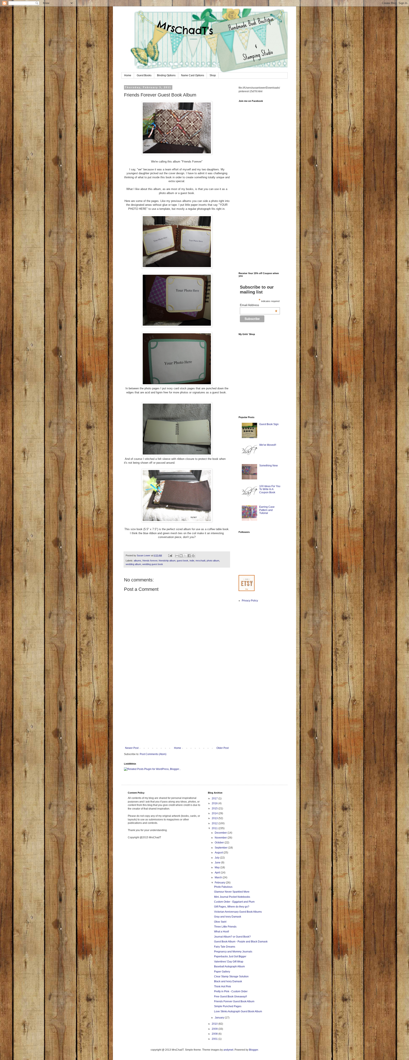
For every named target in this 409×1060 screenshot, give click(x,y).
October (220, 842)
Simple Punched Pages (227, 1006)
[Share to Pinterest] (193, 556)
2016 (215, 803)
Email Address (258, 305)
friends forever (150, 560)
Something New (268, 465)
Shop (213, 75)
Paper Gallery (222, 971)
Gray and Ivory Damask (227, 916)
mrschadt (200, 560)
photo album (213, 560)
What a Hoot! (221, 931)
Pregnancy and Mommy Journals (233, 951)
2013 (215, 818)
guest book (182, 560)
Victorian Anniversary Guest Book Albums (238, 911)
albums (137, 560)
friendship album (167, 560)
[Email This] (177, 556)
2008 (215, 1033)
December (221, 832)
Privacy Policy (250, 600)
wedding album (133, 564)
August (219, 852)
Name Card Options (192, 75)
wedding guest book (152, 564)
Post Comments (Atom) (153, 754)
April (218, 872)
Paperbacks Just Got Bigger (230, 956)
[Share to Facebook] (189, 556)
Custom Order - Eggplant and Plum (234, 901)
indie (192, 560)
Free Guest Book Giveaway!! (230, 996)
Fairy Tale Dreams (224, 946)
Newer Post (131, 747)
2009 (215, 1028)
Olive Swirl (220, 921)
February (220, 882)
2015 (215, 808)
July (217, 857)
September (221, 847)
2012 (215, 823)
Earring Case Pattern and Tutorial (267, 510)
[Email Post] (170, 555)
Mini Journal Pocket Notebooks (232, 896)
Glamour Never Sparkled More (231, 891)
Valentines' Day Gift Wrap (228, 961)
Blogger (253, 1049)
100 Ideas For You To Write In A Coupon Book (269, 489)
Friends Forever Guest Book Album (234, 1001)
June (218, 862)
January (220, 1017)
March (219, 877)
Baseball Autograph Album (229, 966)
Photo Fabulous (223, 886)
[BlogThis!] (181, 556)
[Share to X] (185, 556)
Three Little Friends (225, 926)
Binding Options (166, 75)
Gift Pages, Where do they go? (231, 906)
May (217, 867)
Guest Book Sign (269, 424)
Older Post (222, 747)
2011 (215, 828)
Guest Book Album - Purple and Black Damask (241, 941)
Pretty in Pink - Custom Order (231, 991)
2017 (215, 798)
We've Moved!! (267, 444)
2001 (215, 1038)
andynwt (228, 1049)
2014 (215, 813)
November (221, 837)
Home (127, 75)
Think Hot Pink (222, 986)
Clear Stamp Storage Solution (231, 976)
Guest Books (144, 75)
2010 (215, 1023)
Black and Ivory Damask (228, 981)
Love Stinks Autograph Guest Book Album (238, 1011)
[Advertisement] (177, 714)
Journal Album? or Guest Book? (232, 936)
